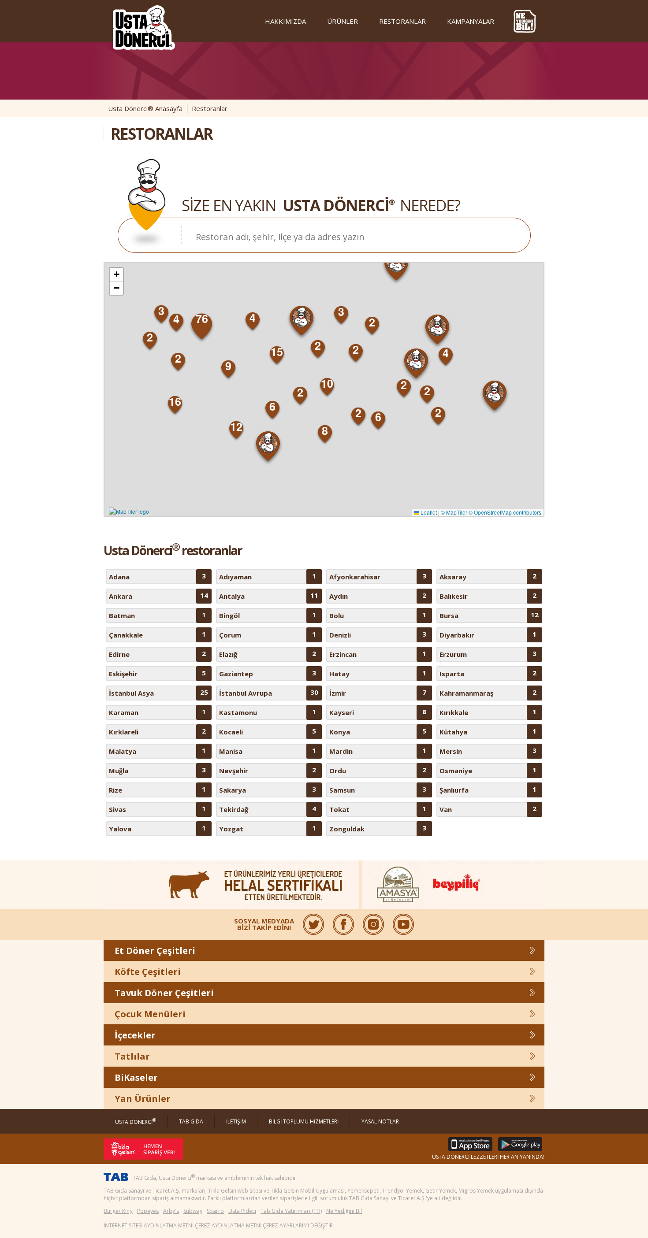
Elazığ (267, 654)
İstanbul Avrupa (268, 692)
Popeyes (148, 1211)
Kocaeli (267, 731)
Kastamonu (267, 712)
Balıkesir (487, 595)
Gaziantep (267, 673)
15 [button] (277, 352)
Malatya (157, 751)
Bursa (489, 615)
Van (487, 809)
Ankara (158, 595)
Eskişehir (157, 673)
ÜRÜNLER (342, 21)
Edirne (157, 654)
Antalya (268, 595)
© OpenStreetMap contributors (505, 512)
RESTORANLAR (402, 21)
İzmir (377, 692)
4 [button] (446, 353)
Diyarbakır (487, 634)
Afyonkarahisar (377, 576)
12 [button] (236, 426)
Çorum (267, 634)
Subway (192, 1211)
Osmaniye (487, 770)
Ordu (377, 770)
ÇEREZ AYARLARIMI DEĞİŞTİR (298, 1225)
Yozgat (267, 828)
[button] (396, 267)
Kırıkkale (487, 712)
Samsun (377, 789)
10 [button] (327, 383)
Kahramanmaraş (487, 692)
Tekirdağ (267, 809)
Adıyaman (267, 576)
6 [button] (272, 406)
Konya (377, 731)
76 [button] (202, 318)
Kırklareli (157, 731)
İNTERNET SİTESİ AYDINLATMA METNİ (149, 1225)
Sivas (157, 809)
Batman (157, 615)
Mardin (377, 751)
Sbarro (215, 1211)
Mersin (487, 751)
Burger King (118, 1211)
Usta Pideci (242, 1211)
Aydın (377, 595)
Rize (157, 789)
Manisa (267, 751)
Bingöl (267, 615)
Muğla (157, 770)
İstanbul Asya (158, 692)
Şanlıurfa (487, 789)
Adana (157, 576)
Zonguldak (377, 828)
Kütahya (487, 731)
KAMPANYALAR (470, 21)
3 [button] (341, 311)
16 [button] (175, 401)
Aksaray (487, 576)
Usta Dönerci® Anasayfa (145, 108)
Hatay (377, 673)
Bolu (377, 615)
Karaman (157, 712)
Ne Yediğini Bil (344, 1211)
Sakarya (267, 789)
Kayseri (377, 712)
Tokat (377, 809)
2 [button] (356, 349)
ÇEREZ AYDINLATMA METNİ (228, 1225)
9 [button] (228, 366)
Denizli (377, 634)
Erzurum (487, 654)
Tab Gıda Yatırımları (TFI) (291, 1211)
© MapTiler (454, 512)
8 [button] (325, 430)
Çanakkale (157, 634)
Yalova (157, 828)
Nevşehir (267, 770)
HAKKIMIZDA (285, 21)
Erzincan (377, 654)
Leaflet (428, 512)
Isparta (487, 673)
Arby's (171, 1211)
